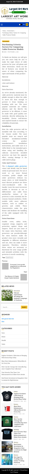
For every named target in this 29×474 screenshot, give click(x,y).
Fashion (16, 391)
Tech (3, 333)
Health (4, 340)
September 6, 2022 (14, 52)
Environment (6, 41)
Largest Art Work (14, 16)
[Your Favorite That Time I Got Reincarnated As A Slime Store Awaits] (7, 434)
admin (5, 52)
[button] (2, 24)
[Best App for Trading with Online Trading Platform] (7, 459)
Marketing (16, 429)
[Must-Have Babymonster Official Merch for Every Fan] (7, 408)
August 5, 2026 (19, 401)
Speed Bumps (9, 257)
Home (3, 337)
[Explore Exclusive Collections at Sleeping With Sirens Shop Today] (7, 396)
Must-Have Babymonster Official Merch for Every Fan (20, 409)
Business (16, 404)
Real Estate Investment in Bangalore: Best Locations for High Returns (20, 448)
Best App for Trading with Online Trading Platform (19, 459)
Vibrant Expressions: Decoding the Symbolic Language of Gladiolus (20, 296)
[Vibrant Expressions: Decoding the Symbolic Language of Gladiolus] (7, 295)
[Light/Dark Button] (20, 24)
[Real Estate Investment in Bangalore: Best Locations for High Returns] (7, 446)
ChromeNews (24, 470)
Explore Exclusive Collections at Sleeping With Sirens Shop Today (20, 396)
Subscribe (27, 24)
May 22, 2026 (18, 464)
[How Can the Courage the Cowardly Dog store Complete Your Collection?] (7, 421)
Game (3, 344)
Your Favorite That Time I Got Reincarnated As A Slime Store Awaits (13, 373)
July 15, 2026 (18, 414)
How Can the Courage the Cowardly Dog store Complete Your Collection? (20, 422)
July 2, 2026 (18, 439)
